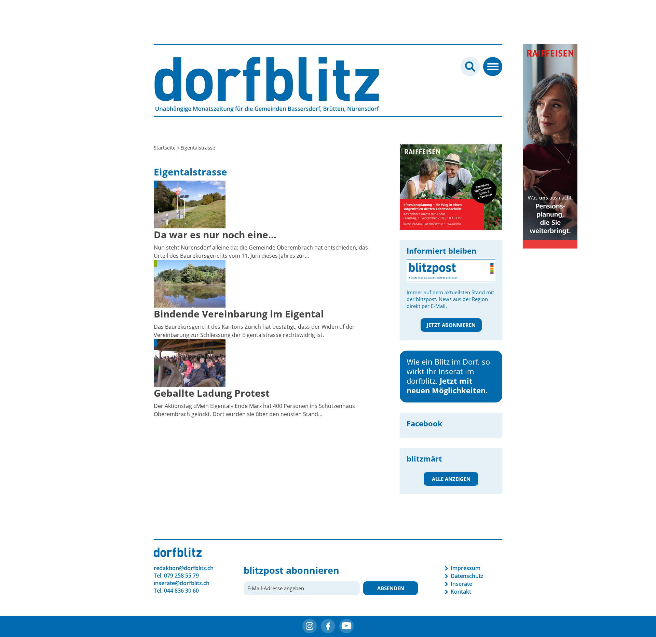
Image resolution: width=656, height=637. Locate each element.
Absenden (390, 588)
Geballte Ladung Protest (212, 392)
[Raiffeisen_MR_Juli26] (403, 186)
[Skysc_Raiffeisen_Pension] (550, 145)
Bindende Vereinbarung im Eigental (239, 313)
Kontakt (461, 591)
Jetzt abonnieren (451, 325)
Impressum (465, 568)
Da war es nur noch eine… (215, 234)
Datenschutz (467, 576)
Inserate (461, 584)
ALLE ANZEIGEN (451, 479)
